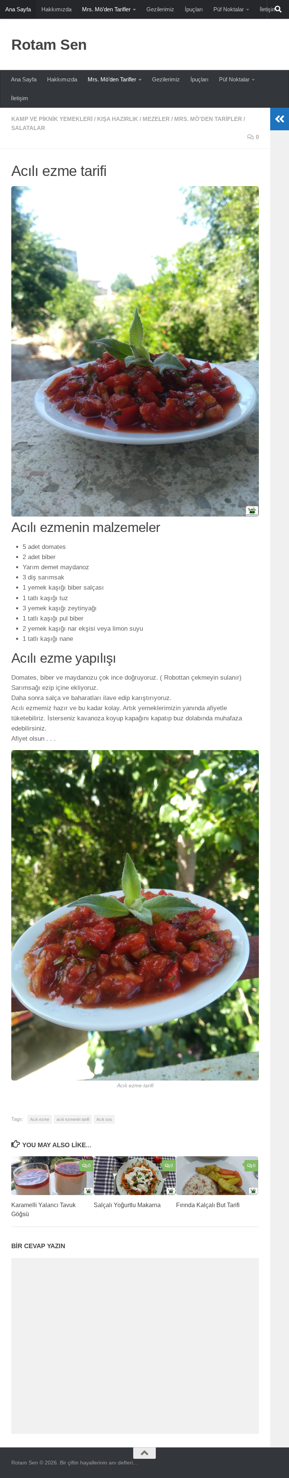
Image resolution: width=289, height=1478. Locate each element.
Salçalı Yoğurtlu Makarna (127, 1205)
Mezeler (156, 119)
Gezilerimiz (160, 9)
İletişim (19, 98)
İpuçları (194, 9)
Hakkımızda (56, 9)
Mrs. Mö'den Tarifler (208, 119)
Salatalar (28, 128)
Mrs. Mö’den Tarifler (106, 9)
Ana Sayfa (18, 9)
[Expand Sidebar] (279, 119)
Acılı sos (104, 1119)
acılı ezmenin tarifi (72, 1119)
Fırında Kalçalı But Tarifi (208, 1205)
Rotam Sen (49, 44)
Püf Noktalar (228, 9)
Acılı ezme (39, 1119)
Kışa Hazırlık (117, 119)
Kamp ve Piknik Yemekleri (52, 119)
